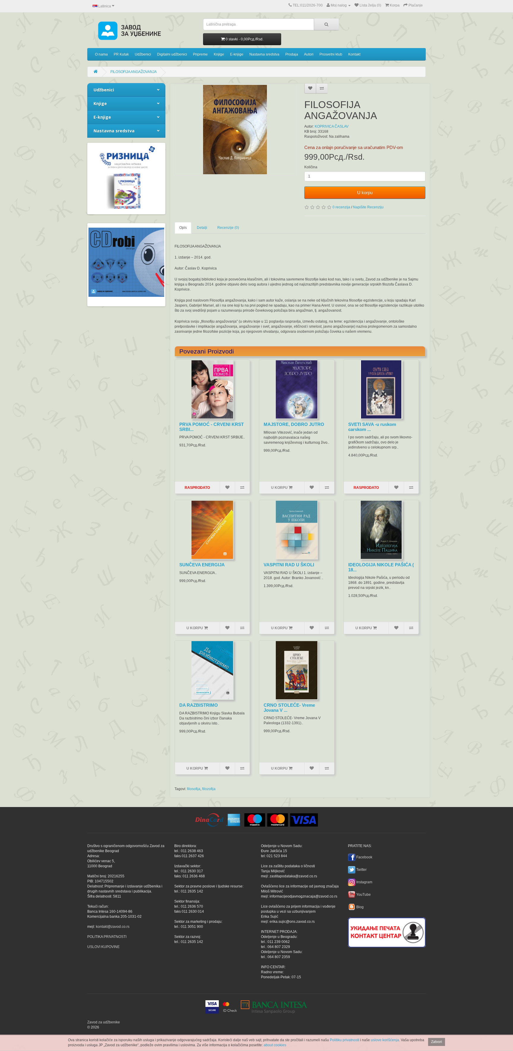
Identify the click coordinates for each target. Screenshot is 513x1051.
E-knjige (236, 54)
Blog (360, 907)
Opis (183, 228)
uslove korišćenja (385, 1040)
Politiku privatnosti (344, 1040)
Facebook (364, 857)
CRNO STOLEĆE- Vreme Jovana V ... (289, 708)
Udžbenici (143, 54)
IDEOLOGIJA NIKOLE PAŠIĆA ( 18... (381, 567)
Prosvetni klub (330, 54)
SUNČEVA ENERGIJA (202, 564)
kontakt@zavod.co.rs (112, 927)
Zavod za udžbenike (103, 1022)
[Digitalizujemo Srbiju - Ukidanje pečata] (387, 931)
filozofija (209, 789)
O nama (101, 54)
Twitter (361, 870)
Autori (309, 54)
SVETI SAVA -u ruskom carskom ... (372, 427)
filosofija (193, 789)
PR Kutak (121, 54)
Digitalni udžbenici (172, 54)
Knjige (219, 54)
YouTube (363, 895)
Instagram (364, 882)
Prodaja (291, 54)
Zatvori (436, 1042)
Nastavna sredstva (264, 54)
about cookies (275, 1045)
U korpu (365, 192)
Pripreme (200, 54)
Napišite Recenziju (368, 207)
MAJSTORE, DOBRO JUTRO (294, 424)
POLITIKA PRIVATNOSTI (106, 937)
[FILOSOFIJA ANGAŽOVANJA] (235, 129)
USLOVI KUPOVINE (103, 947)
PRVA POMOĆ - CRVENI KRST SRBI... (211, 427)
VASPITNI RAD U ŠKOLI (289, 564)
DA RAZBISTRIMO (198, 705)
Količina (310, 167)
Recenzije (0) (228, 228)
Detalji (202, 228)
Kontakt (354, 54)
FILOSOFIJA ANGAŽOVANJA (133, 72)
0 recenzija (341, 207)
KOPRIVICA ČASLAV (332, 126)
